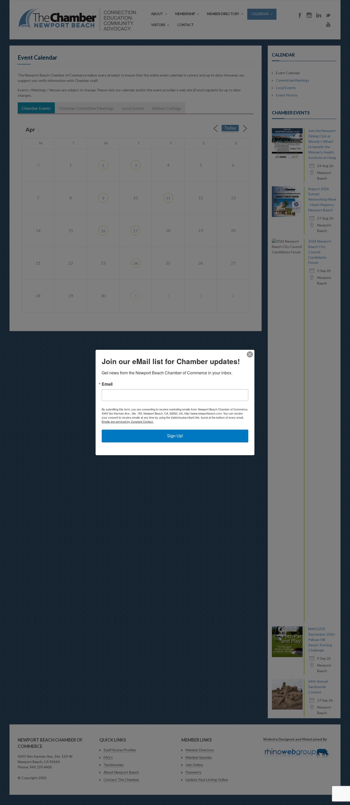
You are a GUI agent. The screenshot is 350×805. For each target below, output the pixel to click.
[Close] (250, 354)
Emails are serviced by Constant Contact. (127, 421)
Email (107, 384)
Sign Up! (175, 436)
